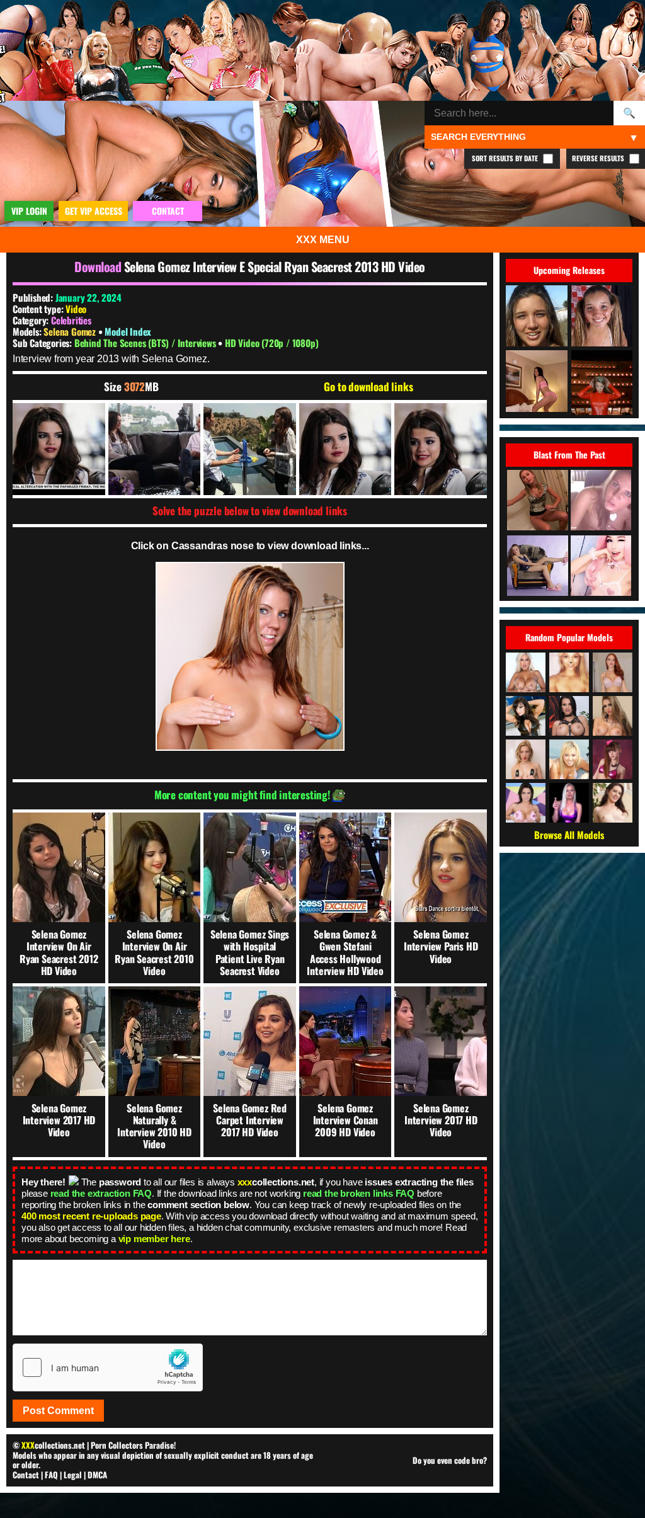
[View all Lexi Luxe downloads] (569, 803)
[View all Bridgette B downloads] (525, 672)
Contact (26, 1474)
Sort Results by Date (506, 158)
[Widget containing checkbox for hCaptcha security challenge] (108, 1367)
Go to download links (368, 386)
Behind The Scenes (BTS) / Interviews (146, 343)
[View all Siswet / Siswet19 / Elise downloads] (569, 672)
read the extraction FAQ (101, 1193)
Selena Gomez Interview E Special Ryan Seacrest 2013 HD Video (274, 266)
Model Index (128, 331)
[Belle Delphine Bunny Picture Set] (601, 566)
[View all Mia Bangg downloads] (525, 803)
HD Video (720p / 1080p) (271, 343)
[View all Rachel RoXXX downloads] (612, 716)
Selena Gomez (70, 331)
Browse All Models (569, 835)
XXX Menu (323, 239)
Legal (73, 1474)
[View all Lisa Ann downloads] (525, 716)
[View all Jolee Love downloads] (569, 716)
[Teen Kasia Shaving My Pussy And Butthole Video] (537, 501)
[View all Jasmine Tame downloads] (569, 759)
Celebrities (71, 320)
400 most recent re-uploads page (91, 1216)
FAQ (51, 1474)
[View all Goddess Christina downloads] (612, 672)
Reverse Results (599, 158)
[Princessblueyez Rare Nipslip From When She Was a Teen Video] (601, 501)
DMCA (97, 1474)
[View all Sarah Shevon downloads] (612, 803)
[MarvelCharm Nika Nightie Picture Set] (537, 566)
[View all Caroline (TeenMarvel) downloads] (525, 759)
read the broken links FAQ (358, 1193)
